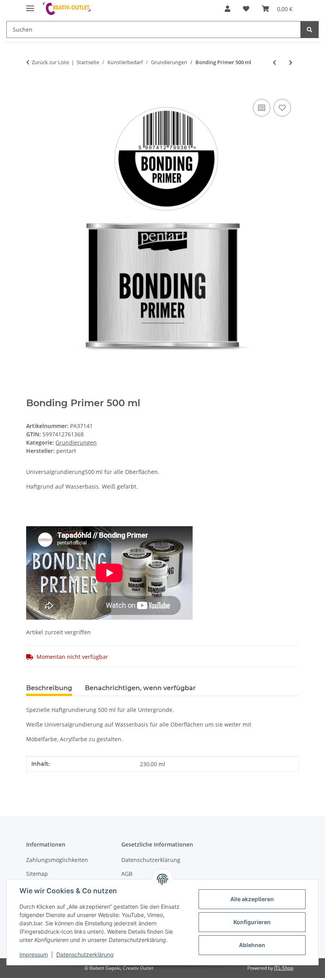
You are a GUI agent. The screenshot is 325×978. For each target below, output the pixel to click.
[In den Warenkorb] (32, 88)
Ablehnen (252, 945)
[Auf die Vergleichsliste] (261, 107)
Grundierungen (76, 442)
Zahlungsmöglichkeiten (57, 860)
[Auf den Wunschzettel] (282, 107)
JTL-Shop (283, 968)
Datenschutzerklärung (85, 954)
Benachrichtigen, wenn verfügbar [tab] (140, 688)
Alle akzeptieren (252, 899)
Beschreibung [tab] (49, 688)
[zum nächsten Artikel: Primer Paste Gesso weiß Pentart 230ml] (291, 62)
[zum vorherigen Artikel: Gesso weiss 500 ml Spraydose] (274, 62)
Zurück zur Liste (50, 62)
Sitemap (37, 873)
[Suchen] (309, 29)
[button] (227, 9)
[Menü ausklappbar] (30, 5)
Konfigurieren (252, 922)
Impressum (33, 954)
